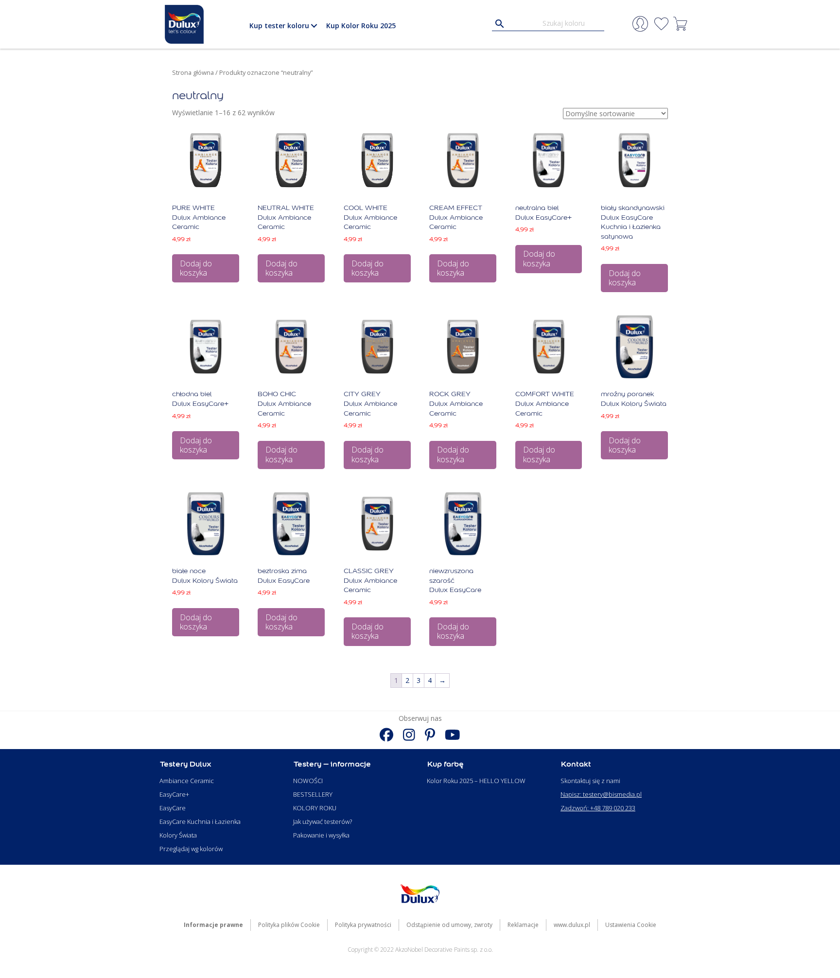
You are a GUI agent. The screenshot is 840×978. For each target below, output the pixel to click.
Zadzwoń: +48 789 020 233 (597, 807)
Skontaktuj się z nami (590, 780)
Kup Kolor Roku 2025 (361, 25)
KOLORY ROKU (314, 807)
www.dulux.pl (572, 925)
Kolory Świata (178, 835)
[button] (313, 25)
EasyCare (172, 807)
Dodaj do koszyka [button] (196, 268)
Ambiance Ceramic (186, 780)
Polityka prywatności (363, 925)
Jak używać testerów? (322, 821)
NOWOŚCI (308, 780)
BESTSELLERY (312, 794)
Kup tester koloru (279, 25)
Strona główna (193, 72)
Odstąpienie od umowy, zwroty (449, 925)
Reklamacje (523, 925)
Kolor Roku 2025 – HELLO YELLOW (476, 780)
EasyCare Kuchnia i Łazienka (200, 821)
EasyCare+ (174, 794)
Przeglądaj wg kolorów (191, 848)
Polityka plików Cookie (289, 925)
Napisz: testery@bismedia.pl (601, 794)
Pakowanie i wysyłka (321, 835)
